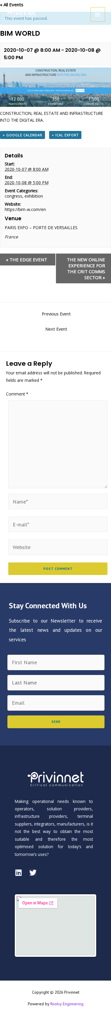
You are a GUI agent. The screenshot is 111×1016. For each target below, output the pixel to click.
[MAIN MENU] (98, 14)
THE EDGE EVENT (26, 259)
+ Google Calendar (22, 135)
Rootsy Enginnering (66, 1003)
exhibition (34, 196)
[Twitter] (32, 872)
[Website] (58, 547)
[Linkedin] (18, 872)
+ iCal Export (65, 135)
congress (13, 196)
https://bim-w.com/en (25, 209)
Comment (17, 394)
